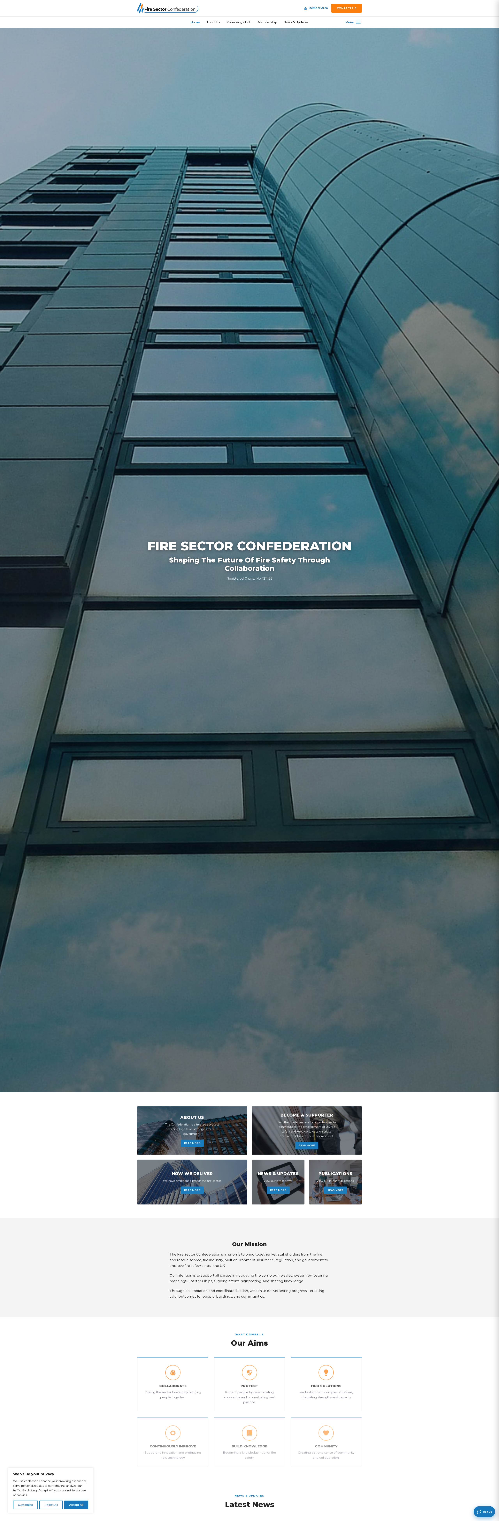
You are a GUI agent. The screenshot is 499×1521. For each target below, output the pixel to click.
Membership (267, 22)
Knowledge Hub (239, 22)
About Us (213, 22)
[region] (51, 1490)
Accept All (76, 1505)
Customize (25, 1505)
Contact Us (346, 8)
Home (195, 22)
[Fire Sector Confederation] (167, 8)
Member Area (318, 8)
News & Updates (296, 22)
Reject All (51, 1505)
